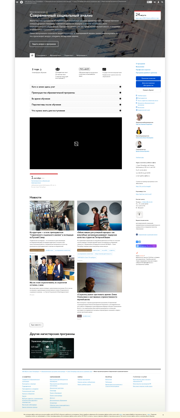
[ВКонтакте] (137, 242)
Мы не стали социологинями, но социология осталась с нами (48, 283)
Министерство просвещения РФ (142, 384)
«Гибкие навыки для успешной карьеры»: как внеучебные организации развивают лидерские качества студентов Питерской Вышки (97, 235)
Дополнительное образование (58, 400)
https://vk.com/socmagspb (143, 186)
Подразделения (26, 386)
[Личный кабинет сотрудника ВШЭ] (158, 2)
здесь (121, 414)
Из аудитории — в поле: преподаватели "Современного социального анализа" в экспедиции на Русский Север (51, 235)
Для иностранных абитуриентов (148, 84)
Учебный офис (140, 157)
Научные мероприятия (84, 379)
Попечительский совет (28, 391)
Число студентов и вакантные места (148, 100)
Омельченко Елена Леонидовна (144, 137)
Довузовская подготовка (56, 388)
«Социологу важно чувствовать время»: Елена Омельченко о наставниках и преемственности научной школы (97, 297)
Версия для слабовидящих (29, 405)
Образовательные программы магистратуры (53, 371)
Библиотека (108, 379)
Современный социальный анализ (147, 234)
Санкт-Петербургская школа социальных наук (79, 371)
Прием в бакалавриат (56, 393)
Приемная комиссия (148, 78)
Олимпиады (53, 390)
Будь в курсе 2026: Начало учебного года (147, 18)
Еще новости (36, 325)
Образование (55, 377)
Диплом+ (52, 398)
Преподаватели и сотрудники (30, 389)
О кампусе (26, 377)
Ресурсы (108, 377)
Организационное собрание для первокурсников (40, 181)
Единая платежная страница (29, 407)
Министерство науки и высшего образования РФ (142, 380)
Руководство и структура (29, 384)
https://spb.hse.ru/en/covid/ (144, 194)
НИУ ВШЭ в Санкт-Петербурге (30, 371)
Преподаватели (142, 98)
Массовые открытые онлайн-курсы (142, 386)
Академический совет (144, 110)
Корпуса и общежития (28, 393)
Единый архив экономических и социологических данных (113, 385)
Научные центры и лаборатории (86, 382)
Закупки (24, 396)
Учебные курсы (142, 95)
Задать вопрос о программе (44, 44)
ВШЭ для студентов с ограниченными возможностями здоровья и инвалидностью (32, 400)
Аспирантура (53, 403)
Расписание (141, 107)
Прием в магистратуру (56, 395)
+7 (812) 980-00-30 (146, 202)
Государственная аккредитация (112, 72)
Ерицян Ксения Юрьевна (142, 151)
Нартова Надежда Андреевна (144, 124)
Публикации (108, 382)
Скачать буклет (148, 90)
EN (150, 2)
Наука (80, 377)
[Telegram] (140, 242)
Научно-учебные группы (84, 384)
